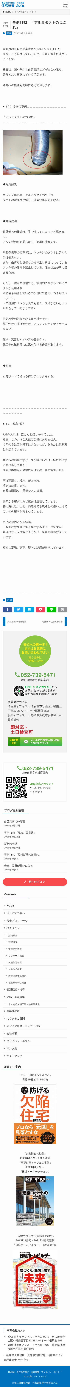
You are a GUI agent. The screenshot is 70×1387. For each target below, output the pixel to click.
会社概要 (12, 1033)
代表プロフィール (17, 920)
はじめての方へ (16, 913)
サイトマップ (14, 1056)
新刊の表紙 (12, 845)
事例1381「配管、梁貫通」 (20, 834)
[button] (7, 609)
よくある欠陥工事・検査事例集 (24, 1004)
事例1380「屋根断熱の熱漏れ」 (22, 856)
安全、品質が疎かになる (18, 867)
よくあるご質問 (16, 1018)
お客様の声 (13, 1011)
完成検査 (12, 942)
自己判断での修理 (14, 823)
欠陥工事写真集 (16, 997)
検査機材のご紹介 (17, 982)
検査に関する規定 (17, 975)
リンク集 (12, 1048)
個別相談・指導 (16, 989)
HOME (10, 905)
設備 (9, 33)
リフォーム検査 (16, 955)
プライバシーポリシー (20, 1041)
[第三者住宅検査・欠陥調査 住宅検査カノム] (13, 4)
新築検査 (12, 935)
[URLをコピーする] (62, 609)
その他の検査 (15, 968)
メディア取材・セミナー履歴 (24, 1026)
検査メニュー (14, 928)
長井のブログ (23, 1371)
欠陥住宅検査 (15, 962)
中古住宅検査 (15, 948)
